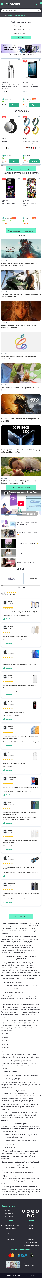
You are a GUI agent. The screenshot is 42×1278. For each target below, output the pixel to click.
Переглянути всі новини (21, 487)
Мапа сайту (31, 1239)
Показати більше (21, 916)
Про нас (31, 1225)
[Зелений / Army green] (29, 148)
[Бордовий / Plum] (27, 148)
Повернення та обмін (10, 1228)
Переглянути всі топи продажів (21, 169)
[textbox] (21, 26)
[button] (24, 51)
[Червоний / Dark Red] (33, 148)
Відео (31, 1231)
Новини (31, 1228)
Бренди (31, 1234)
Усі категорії (31, 1237)
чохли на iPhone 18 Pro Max (16, 15)
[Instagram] (32, 1211)
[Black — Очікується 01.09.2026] (6, 148)
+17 (38, 147)
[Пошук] (39, 10)
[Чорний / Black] (31, 148)
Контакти (10, 1234)
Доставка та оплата (10, 1231)
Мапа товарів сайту (31, 1242)
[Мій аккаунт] (36, 4)
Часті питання (10, 1237)
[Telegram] (28, 1215)
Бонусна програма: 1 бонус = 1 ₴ (10, 1225)
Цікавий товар (11, 1239)
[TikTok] (37, 1211)
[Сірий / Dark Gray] (35, 148)
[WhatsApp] (32, 1215)
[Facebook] (23, 1211)
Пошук (21, 37)
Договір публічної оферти (31, 1245)
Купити (14, 105)
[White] (9, 148)
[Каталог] (2, 4)
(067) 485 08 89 (9, 1210)
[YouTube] (28, 1211)
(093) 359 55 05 (9, 1216)
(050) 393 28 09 (9, 1213)
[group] (21, 48)
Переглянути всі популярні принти (21, 231)
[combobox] (21, 25)
